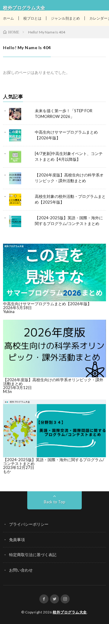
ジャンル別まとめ (65, 18)
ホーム (8, 18)
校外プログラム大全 (70, 612)
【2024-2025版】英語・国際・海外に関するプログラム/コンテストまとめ (53, 461)
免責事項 (17, 539)
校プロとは (32, 18)
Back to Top (54, 501)
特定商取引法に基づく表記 (32, 554)
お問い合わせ (21, 570)
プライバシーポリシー (28, 524)
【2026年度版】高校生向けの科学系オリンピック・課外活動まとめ (53, 381)
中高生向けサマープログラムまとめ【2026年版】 (47, 303)
